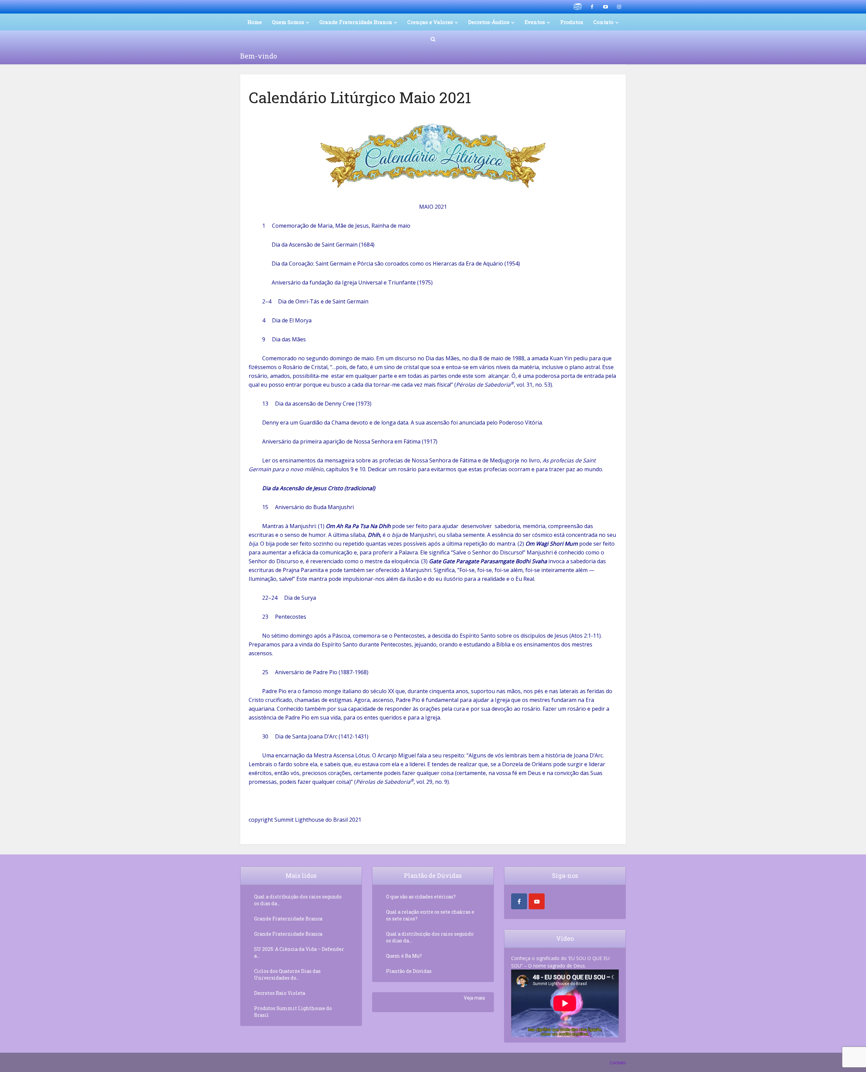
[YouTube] (537, 901)
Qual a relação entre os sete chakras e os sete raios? (430, 915)
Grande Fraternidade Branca (355, 22)
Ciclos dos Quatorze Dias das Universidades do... (287, 974)
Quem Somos (288, 22)
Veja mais (474, 998)
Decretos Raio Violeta (279, 993)
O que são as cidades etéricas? (421, 896)
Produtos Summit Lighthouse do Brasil (293, 1011)
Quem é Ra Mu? (404, 956)
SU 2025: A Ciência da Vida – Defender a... (299, 952)
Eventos (535, 22)
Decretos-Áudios (488, 22)
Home (254, 22)
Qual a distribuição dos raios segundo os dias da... (298, 900)
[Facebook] (519, 901)
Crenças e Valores (430, 22)
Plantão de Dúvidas (409, 971)
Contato (618, 1062)
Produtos (571, 22)
